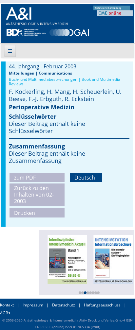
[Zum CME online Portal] (113, 10)
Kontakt (7, 305)
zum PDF (25, 177)
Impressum (33, 305)
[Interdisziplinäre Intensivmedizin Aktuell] (66, 258)
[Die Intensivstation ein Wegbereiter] (112, 258)
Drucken (24, 213)
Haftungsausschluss (102, 305)
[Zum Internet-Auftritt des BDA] (26, 31)
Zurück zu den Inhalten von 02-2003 (34, 194)
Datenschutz (63, 305)
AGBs (5, 313)
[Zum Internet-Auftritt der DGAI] (68, 31)
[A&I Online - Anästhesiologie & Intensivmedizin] (37, 16)
